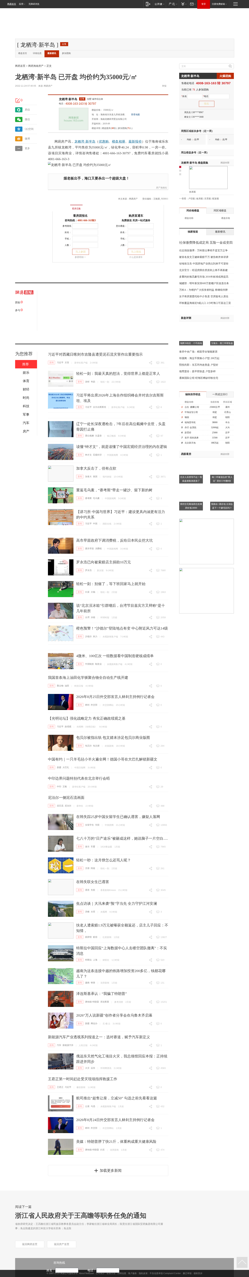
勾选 (93, 1106)
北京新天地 (190, 443)
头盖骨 (98, 435)
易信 (27, 109)
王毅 (65, 786)
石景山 (227, 412)
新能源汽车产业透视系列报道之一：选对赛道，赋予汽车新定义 (99, 1037)
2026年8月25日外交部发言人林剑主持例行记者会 (115, 697)
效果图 (192, 192)
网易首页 (11, 4)
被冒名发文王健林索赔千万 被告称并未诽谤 (203, 257)
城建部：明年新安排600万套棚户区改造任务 (204, 283)
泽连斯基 (104, 1002)
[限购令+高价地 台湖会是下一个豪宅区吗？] (222, 486)
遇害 (87, 890)
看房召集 (76, 208)
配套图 (215, 198)
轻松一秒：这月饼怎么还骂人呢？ (103, 860)
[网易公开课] (159, 4)
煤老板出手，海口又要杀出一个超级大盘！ (96, 178)
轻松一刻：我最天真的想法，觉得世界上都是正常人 (118, 374)
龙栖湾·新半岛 (68, 99)
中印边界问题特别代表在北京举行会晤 (79, 778)
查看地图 (135, 114)
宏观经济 (97, 455)
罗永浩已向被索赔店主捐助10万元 (103, 562)
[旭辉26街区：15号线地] (191, 326)
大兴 (227, 427)
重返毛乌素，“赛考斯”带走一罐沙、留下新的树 (114, 490)
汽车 (59, 1045)
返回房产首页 (61, 1244)
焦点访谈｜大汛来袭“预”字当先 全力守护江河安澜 (116, 903)
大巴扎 (66, 767)
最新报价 (135, 141)
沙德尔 (88, 636)
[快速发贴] (18, 100)
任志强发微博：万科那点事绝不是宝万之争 (203, 250)
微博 (27, 138)
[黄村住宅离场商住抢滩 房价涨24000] (191, 486)
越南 (87, 982)
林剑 (87, 705)
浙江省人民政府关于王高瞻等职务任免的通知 (80, 1215)
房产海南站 (161, 187)
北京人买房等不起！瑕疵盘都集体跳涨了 (191, 479)
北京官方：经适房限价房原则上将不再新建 (203, 270)
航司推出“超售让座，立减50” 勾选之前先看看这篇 (116, 1098)
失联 (97, 825)
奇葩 (93, 381)
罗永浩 (88, 570)
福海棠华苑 (190, 422)
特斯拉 (88, 960)
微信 (27, 119)
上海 (95, 960)
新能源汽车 (68, 1045)
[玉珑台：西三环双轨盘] (222, 326)
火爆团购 (225, 76)
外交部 (94, 705)
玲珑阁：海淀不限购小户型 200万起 (199, 358)
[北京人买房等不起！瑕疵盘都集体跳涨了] (191, 459)
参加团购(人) (125, 128)
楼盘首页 (22, 53)
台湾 (87, 617)
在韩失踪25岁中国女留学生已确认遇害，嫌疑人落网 (118, 817)
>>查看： (183, 198)
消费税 (98, 548)
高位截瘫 (89, 435)
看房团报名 (80, 215)
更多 (27, 148)
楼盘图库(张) (109, 128)
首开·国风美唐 (192, 437)
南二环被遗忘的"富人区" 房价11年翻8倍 (222, 479)
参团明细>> (80, 257)
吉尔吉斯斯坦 (99, 407)
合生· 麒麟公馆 (192, 407)
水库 (93, 911)
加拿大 (88, 476)
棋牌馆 (88, 937)
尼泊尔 (68, 805)
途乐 (87, 846)
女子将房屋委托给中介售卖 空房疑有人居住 (203, 296)
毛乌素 (96, 498)
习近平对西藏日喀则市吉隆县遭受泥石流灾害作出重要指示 (95, 354)
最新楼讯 (51, 53)
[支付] (183, 4)
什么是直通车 (136, 257)
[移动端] (148, 4)
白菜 (87, 592)
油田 (67, 685)
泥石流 (60, 805)
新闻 (51, 362)
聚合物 (60, 685)
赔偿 (95, 937)
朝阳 (227, 417)
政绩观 (68, 726)
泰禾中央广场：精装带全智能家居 (198, 351)
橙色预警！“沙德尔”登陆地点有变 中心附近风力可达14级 (122, 628)
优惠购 (104, 141)
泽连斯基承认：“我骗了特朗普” (101, 994)
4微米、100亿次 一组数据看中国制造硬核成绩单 (115, 656)
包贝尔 (88, 745)
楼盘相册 (118, 141)
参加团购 (66, 53)
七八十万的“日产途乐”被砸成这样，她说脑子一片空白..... (122, 838)
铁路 (93, 982)
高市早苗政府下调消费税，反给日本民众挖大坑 (114, 540)
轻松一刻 (104, 382)
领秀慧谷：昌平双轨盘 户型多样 (197, 371)
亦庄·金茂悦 (190, 427)
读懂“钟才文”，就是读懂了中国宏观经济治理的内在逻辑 (121, 447)
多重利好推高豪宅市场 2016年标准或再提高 (203, 276)
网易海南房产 (36, 66)
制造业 (98, 664)
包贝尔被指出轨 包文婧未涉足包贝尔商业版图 (113, 738)
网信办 (94, 1023)
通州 (227, 407)
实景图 (207, 198)
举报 (164, 86)
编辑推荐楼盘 (193, 394)
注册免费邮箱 (218, 4)
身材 (87, 381)
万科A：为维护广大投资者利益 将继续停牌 (203, 290)
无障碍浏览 (33, 4)
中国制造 (89, 664)
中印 (59, 786)
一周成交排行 (220, 394)
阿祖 (93, 868)
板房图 (199, 198)
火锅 (93, 592)
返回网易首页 (29, 1244)
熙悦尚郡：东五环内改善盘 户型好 (198, 364)
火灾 (87, 1068)
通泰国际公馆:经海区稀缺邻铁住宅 (198, 378)
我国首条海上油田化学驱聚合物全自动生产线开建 (88, 678)
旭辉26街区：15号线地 (191, 343)
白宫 (102, 1149)
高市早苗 (89, 548)
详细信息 (37, 53)
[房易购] (61, 206)
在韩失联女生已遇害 (92, 882)
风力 (95, 636)
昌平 (227, 432)
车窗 (93, 846)
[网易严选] (172, 4)
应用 (21, 4)
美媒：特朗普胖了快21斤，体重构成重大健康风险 (116, 1141)
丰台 (227, 422)
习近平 (60, 362)
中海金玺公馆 (191, 412)
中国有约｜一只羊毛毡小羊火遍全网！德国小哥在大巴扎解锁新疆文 (102, 759)
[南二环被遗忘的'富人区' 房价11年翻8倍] (222, 459)
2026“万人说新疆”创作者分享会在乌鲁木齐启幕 (114, 1015)
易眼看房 (186, 454)
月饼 (87, 868)
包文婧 (96, 745)
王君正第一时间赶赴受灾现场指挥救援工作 (82, 1079)
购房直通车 (136, 215)
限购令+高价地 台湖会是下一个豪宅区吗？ (222, 506)
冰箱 (93, 617)
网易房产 (48, 86)
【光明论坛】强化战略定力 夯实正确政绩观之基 (86, 718)
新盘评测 (186, 318)
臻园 (187, 417)
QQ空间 (29, 129)
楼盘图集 (194, 162)
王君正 (60, 1087)
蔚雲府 (188, 432)
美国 (95, 476)
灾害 (67, 362)
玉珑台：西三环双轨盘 (222, 343)
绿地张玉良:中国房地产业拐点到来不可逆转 (203, 263)
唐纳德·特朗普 (92, 1002)
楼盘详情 (96, 128)
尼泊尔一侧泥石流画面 (66, 798)
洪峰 (87, 911)
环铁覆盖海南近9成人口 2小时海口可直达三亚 (205, 303)
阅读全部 (225, 162)
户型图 (191, 198)
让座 (87, 1106)
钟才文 (88, 455)
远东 (93, 1068)
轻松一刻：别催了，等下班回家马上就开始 (110, 584)
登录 (203, 4)
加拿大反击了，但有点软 (96, 468)
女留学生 (89, 825)
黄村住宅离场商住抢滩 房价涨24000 (191, 506)
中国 (95, 523)
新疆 (59, 767)
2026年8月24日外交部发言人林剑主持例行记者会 (115, 1120)
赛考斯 (88, 498)
